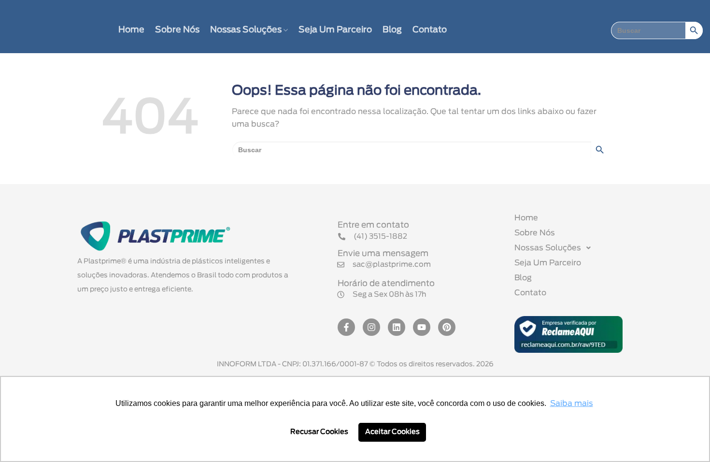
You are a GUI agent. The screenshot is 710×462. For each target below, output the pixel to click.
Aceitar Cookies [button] (392, 431)
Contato (429, 30)
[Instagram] (371, 327)
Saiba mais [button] (571, 403)
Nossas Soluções (246, 30)
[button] (382, 294)
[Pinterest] (446, 327)
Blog (392, 30)
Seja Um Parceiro (335, 30)
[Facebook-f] (346, 327)
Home (131, 30)
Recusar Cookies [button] (319, 431)
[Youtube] (421, 327)
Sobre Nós (177, 30)
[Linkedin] (396, 327)
